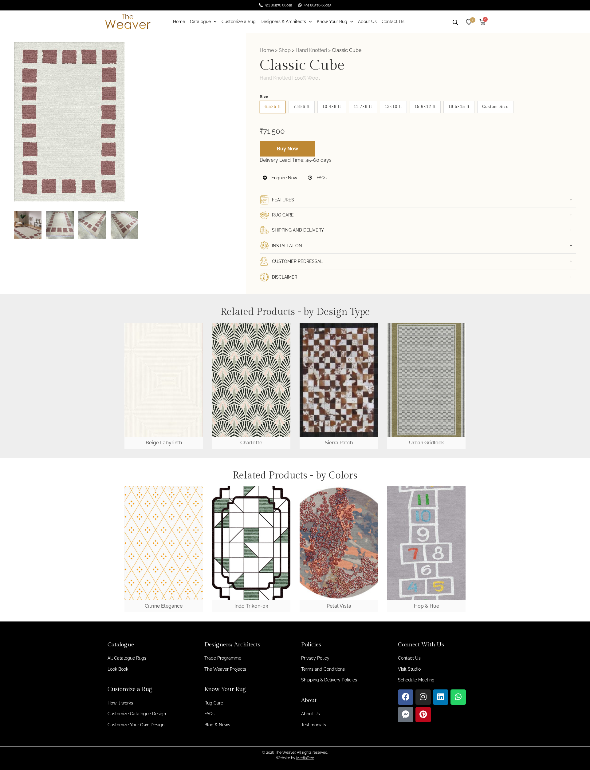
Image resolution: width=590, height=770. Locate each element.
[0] (469, 21)
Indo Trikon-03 (251, 606)
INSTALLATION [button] (287, 245)
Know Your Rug (332, 21)
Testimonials (313, 724)
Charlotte (251, 443)
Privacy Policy (315, 658)
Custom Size (495, 106)
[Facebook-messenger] (405, 714)
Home (179, 21)
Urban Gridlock (426, 443)
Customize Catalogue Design (137, 713)
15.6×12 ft (425, 106)
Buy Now (287, 149)
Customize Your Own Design (136, 724)
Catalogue (200, 21)
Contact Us (393, 21)
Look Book (118, 669)
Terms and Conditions (323, 669)
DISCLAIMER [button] (284, 277)
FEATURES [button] (283, 199)
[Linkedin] (440, 697)
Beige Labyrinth (164, 443)
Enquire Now (283, 177)
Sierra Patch (339, 443)
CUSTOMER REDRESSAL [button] (297, 261)
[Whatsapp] (458, 697)
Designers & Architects (283, 21)
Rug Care (213, 703)
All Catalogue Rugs (127, 658)
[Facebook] (405, 697)
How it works (120, 703)
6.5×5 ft (273, 106)
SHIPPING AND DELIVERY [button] (298, 230)
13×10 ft (393, 106)
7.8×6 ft (301, 106)
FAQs (321, 177)
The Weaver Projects (225, 669)
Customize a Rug (239, 21)
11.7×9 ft (363, 106)
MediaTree (305, 758)
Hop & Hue (426, 606)
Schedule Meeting (416, 679)
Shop (285, 50)
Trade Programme (222, 658)
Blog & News (217, 724)
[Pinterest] (423, 714)
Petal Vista (339, 606)
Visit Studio (409, 669)
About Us (367, 21)
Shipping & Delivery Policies (329, 679)
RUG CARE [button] (283, 214)
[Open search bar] (455, 21)
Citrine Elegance (164, 606)
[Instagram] (423, 697)
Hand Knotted (311, 50)
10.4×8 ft (331, 106)
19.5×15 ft (459, 106)
